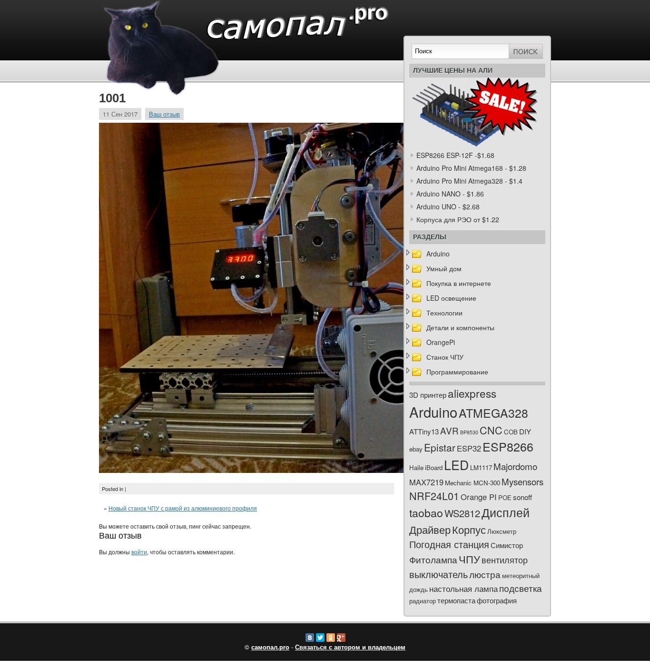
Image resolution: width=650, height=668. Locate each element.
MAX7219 (426, 482)
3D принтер (427, 395)
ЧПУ (469, 558)
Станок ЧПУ (444, 357)
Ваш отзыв (164, 113)
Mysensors (522, 481)
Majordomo (515, 466)
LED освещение (451, 298)
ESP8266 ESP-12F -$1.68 (455, 155)
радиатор (422, 600)
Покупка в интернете (458, 283)
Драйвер (430, 529)
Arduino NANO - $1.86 (450, 193)
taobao (426, 512)
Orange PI (479, 496)
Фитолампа (433, 559)
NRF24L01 (434, 495)
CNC (491, 429)
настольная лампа (463, 588)
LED (456, 465)
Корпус (469, 529)
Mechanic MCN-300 (472, 482)
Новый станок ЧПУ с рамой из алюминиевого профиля (182, 508)
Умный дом (444, 268)
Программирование (457, 371)
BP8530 (469, 432)
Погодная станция (449, 544)
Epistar (439, 447)
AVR (449, 430)
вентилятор (505, 560)
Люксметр (501, 531)
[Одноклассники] (330, 637)
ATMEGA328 (493, 412)
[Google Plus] (341, 637)
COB (511, 431)
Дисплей (506, 512)
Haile (416, 467)
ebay (416, 448)
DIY (525, 431)
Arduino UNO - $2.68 (448, 206)
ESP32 (469, 448)
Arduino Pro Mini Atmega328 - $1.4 (469, 181)
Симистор (507, 545)
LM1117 (481, 467)
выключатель (438, 574)
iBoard (434, 467)
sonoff (522, 497)
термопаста (456, 600)
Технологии (444, 312)
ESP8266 (508, 446)
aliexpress (472, 393)
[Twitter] (320, 637)
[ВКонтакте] (309, 637)
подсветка (520, 588)
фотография (497, 600)
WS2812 (462, 513)
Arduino (438, 253)
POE (505, 497)
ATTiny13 (424, 431)
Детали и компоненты (460, 327)
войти (139, 552)
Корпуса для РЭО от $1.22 (457, 219)
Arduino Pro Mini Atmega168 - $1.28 (471, 168)
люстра (485, 574)
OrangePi (440, 342)
